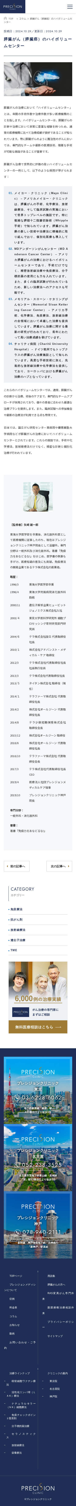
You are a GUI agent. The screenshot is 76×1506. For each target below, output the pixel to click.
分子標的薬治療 (20, 1426)
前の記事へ (17, 866)
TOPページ (16, 1276)
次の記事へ (58, 866)
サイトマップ (55, 1336)
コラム (22, 18)
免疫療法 (17, 909)
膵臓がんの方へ (56, 1284)
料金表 (13, 1307)
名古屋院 (55, 1388)
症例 (12, 1298)
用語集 (51, 1276)
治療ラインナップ (20, 1373)
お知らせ (15, 1325)
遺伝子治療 (18, 940)
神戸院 (53, 1396)
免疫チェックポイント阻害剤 (21, 1416)
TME (14, 950)
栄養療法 (17, 1452)
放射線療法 (18, 929)
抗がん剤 (17, 919)
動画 (12, 1333)
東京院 (53, 1381)
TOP (10, 18)
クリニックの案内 (58, 1373)
